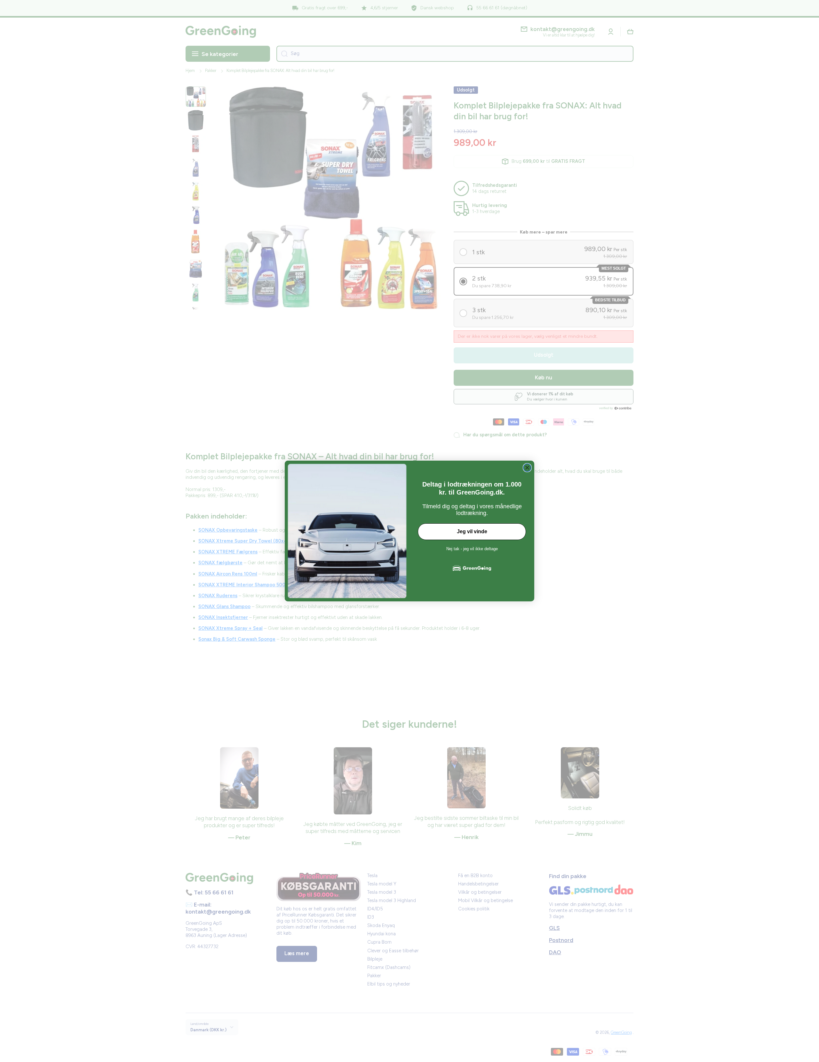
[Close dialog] (527, 468)
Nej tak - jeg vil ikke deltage (472, 548)
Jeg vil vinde (472, 531)
